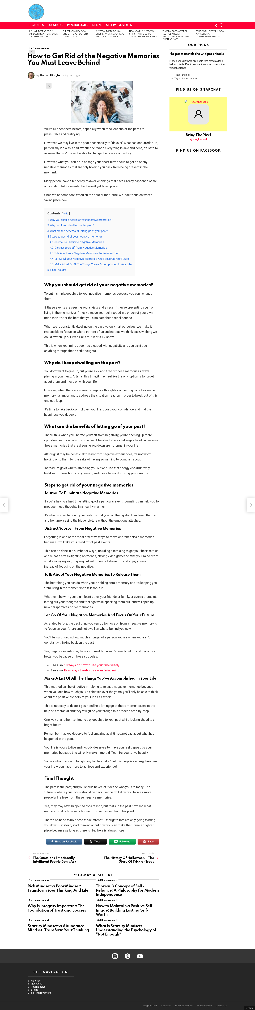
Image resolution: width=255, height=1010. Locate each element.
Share (32, 51)
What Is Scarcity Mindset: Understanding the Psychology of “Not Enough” (126, 930)
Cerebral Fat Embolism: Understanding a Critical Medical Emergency (110, 34)
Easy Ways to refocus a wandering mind (91, 670)
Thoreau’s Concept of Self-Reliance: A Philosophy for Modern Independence (127, 890)
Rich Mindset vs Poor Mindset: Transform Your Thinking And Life (43, 34)
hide (65, 213)
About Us (166, 1006)
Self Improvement (120, 25)
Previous (29, 36)
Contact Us (221, 1006)
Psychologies (77, 25)
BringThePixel (198, 135)
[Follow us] (216, 25)
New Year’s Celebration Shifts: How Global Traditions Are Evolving (142, 34)
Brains (97, 25)
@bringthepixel (198, 139)
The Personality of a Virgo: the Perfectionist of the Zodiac (76, 34)
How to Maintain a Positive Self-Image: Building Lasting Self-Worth (125, 910)
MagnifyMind (150, 1006)
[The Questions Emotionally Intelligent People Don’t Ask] (4, 505)
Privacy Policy (204, 1006)
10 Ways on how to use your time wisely (91, 665)
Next (225, 36)
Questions (55, 25)
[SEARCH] (222, 25)
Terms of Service (184, 1006)
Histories (36, 25)
